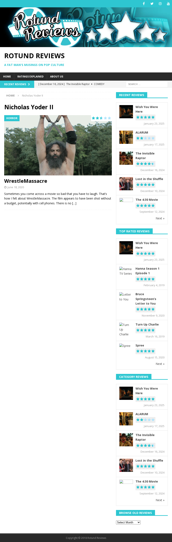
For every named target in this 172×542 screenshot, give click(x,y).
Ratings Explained (30, 76)
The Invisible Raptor (145, 155)
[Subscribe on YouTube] (168, 3)
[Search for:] (147, 84)
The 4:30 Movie (147, 200)
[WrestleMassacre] (58, 145)
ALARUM (142, 132)
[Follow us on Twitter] (152, 3)
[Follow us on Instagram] (160, 3)
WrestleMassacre (25, 180)
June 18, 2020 (16, 187)
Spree (140, 345)
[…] (74, 203)
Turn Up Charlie (147, 324)
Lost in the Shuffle (149, 179)
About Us (56, 76)
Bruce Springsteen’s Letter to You (146, 298)
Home (7, 76)
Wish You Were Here (147, 109)
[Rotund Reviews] (86, 44)
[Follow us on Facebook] (143, 3)
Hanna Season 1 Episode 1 (147, 270)
